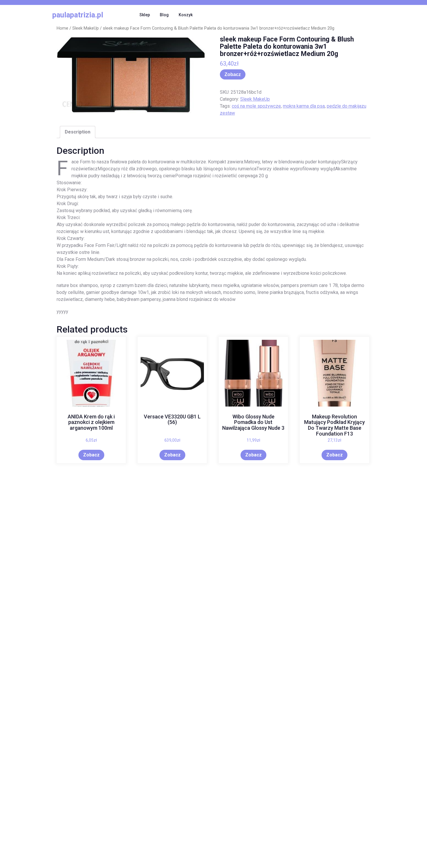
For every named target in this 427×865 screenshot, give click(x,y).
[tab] (77, 132)
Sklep (144, 14)
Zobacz (233, 74)
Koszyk (186, 14)
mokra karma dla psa (304, 106)
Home (62, 28)
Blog (164, 14)
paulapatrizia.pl (77, 15)
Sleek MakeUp (85, 28)
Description (77, 132)
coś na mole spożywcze (256, 106)
